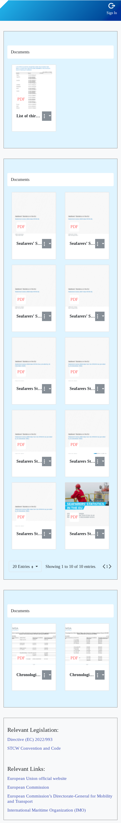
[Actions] (46, 116)
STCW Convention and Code (34, 748)
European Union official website (37, 778)
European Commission (28, 787)
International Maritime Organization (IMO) (46, 810)
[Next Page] (110, 566)
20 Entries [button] (26, 567)
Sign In (112, 13)
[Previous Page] (104, 566)
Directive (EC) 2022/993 (30, 739)
